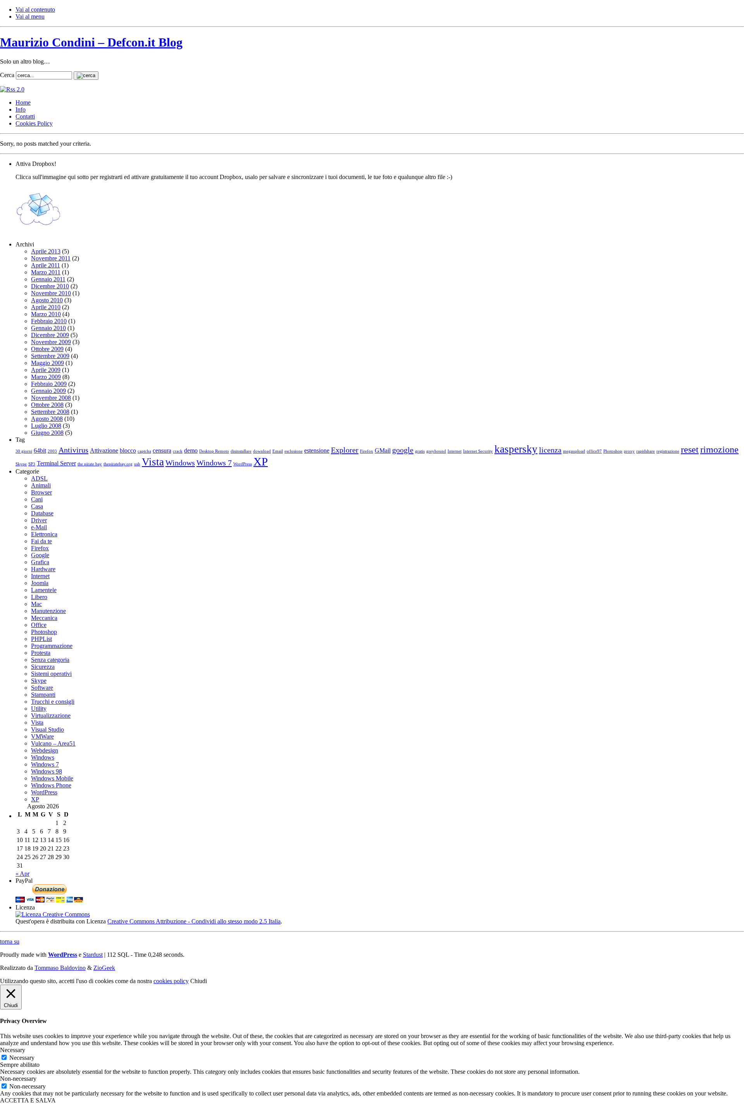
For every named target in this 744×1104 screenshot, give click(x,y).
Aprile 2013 (45, 251)
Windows (180, 462)
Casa (37, 506)
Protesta (40, 652)
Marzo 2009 (46, 377)
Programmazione (51, 645)
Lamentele (44, 590)
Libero (39, 597)
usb (137, 464)
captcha (144, 451)
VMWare (42, 736)
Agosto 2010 (47, 300)
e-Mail (39, 527)
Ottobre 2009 (47, 349)
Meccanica (44, 618)
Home (23, 102)
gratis (420, 451)
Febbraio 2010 (49, 321)
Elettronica (44, 534)
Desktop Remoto (214, 451)
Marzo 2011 (45, 272)
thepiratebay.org (118, 464)
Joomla (39, 583)
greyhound (436, 451)
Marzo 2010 (46, 314)
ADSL (39, 478)
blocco (128, 450)
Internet (455, 451)
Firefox (366, 451)
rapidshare (645, 451)
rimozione (719, 449)
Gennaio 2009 (48, 391)
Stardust (93, 954)
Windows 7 (214, 462)
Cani (37, 499)
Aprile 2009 (45, 370)
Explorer (344, 450)
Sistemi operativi (51, 673)
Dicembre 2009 (50, 335)
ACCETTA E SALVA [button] (28, 1100)
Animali (41, 485)
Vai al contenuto (35, 9)
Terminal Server (56, 463)
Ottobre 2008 (47, 404)
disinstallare (241, 451)
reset (690, 449)
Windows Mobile (52, 778)
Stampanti (43, 694)
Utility (38, 708)
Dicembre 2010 (50, 286)
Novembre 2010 (51, 293)
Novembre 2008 (51, 397)
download (262, 451)
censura (162, 450)
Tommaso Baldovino (60, 967)
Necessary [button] (12, 1050)
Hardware (43, 569)
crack (178, 451)
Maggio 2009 (47, 363)
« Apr (22, 873)
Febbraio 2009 (49, 384)
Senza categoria (50, 659)
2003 (52, 451)
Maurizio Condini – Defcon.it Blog (91, 42)
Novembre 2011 (51, 258)
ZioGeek (104, 967)
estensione (316, 450)
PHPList (41, 639)
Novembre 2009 (51, 342)
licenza (550, 450)
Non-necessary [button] (18, 1078)
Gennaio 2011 (48, 279)
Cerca (7, 75)
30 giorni (24, 451)
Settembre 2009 (50, 356)
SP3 (31, 464)
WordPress (242, 464)
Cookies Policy (34, 123)
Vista (153, 462)
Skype (21, 464)
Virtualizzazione (51, 715)
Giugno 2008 (47, 432)
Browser (41, 492)
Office (38, 625)
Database (42, 513)
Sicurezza (43, 666)
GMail (383, 450)
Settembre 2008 (50, 411)
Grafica (40, 562)
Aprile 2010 (45, 307)
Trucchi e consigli (52, 701)
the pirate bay (90, 464)
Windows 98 (46, 771)
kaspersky (515, 449)
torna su (9, 941)
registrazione (667, 451)
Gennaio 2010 (48, 328)
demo (191, 450)
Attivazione (104, 450)
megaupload (574, 451)
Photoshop (612, 451)
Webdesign (44, 750)
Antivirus (73, 450)
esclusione (293, 451)
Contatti (25, 116)
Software (42, 687)
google (402, 450)
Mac (36, 604)
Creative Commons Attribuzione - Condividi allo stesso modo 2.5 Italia (194, 921)
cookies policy (171, 981)
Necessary (21, 1057)
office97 (594, 451)
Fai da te (41, 541)
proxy (629, 451)
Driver (39, 520)
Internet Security (478, 451)
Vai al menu (30, 16)
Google (40, 555)
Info (21, 109)
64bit (40, 450)
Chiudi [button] (198, 981)
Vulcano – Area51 (53, 743)
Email (277, 451)
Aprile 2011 (45, 265)
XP (260, 461)
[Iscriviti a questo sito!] (12, 89)
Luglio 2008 (46, 425)
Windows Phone (51, 785)
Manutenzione (48, 611)
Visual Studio (47, 729)
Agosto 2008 (47, 418)
